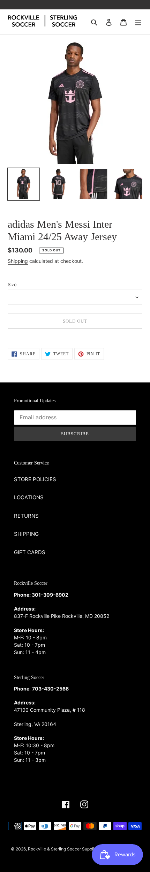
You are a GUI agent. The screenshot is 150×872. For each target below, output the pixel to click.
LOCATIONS (29, 497)
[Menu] (138, 22)
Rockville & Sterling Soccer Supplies (63, 848)
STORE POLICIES (35, 479)
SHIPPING (26, 534)
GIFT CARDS (29, 552)
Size (12, 284)
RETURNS (26, 515)
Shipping (18, 261)
